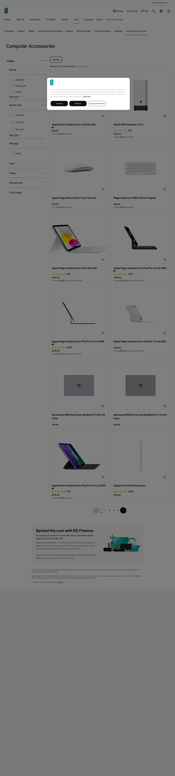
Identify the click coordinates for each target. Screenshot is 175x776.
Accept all (59, 103)
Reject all (78, 103)
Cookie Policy (87, 96)
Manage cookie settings (97, 103)
